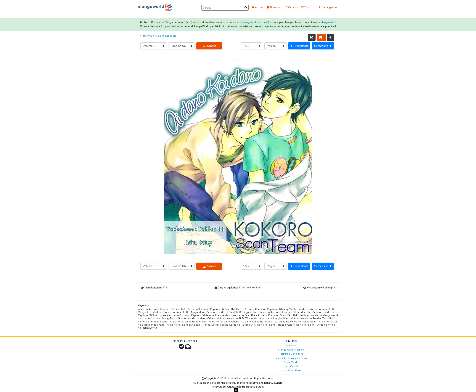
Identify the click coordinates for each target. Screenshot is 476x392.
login (166, 26)
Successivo (321, 46)
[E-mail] (188, 347)
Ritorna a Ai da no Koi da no (159, 36)
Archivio (259, 7)
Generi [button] (291, 7)
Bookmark (275, 7)
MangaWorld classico (291, 349)
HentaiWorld (291, 366)
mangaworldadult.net (255, 22)
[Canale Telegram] (182, 347)
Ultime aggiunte (327, 7)
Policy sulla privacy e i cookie (291, 358)
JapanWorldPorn (291, 370)
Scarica (211, 46)
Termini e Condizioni (291, 354)
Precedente (301, 46)
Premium (291, 345)
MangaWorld (328, 22)
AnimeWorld (291, 362)
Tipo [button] (307, 7)
